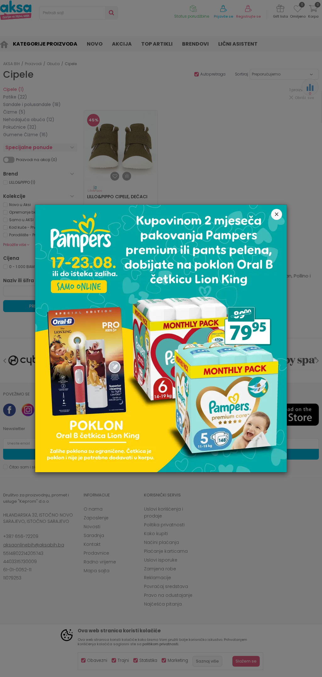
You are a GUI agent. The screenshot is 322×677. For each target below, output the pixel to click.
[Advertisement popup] (161, 338)
